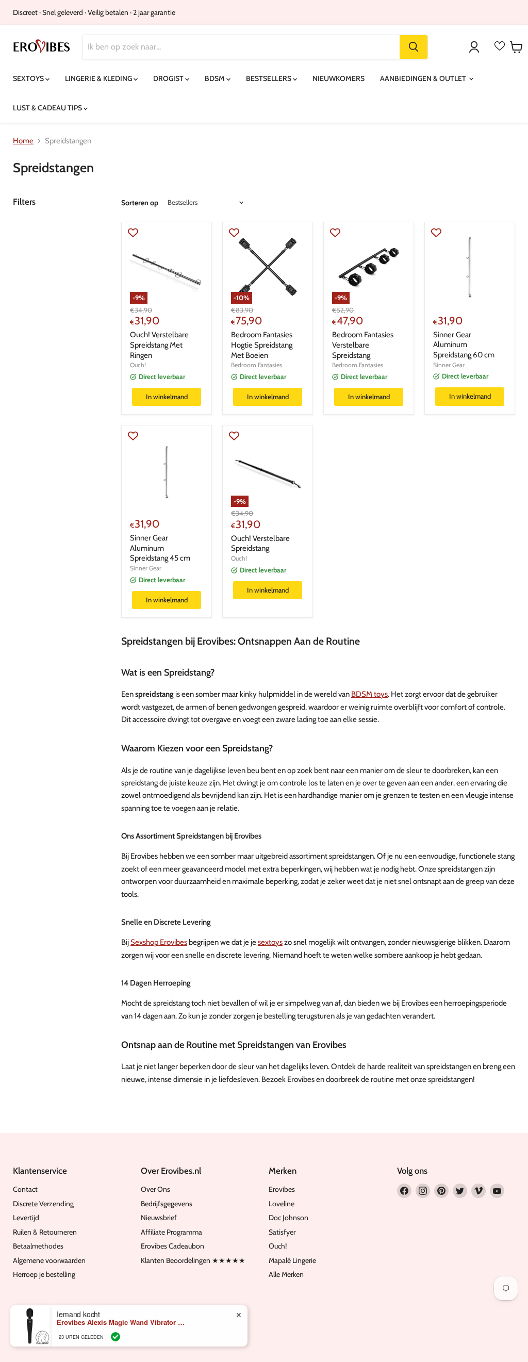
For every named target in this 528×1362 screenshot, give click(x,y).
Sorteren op (139, 203)
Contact (25, 1189)
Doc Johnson (288, 1217)
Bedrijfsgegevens (166, 1203)
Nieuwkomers (338, 78)
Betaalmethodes (38, 1246)
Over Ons (155, 1189)
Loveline (281, 1203)
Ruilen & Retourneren (45, 1232)
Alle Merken (286, 1274)
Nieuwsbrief (159, 1217)
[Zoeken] (413, 47)
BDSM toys (369, 694)
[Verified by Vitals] (115, 1336)
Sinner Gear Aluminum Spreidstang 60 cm (463, 344)
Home (23, 141)
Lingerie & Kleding (99, 78)
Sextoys (29, 78)
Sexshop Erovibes (158, 942)
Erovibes (282, 1189)
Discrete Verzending (43, 1203)
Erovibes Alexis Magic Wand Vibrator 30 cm (121, 1322)
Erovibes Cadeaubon (172, 1246)
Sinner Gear (449, 365)
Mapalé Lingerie (292, 1260)
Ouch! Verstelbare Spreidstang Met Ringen (159, 344)
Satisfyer (282, 1232)
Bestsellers (269, 78)
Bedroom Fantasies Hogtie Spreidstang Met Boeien (261, 344)
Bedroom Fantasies (256, 365)
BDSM (215, 78)
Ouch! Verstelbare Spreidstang (260, 543)
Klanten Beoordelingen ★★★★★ (193, 1260)
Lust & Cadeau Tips (48, 107)
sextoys (270, 942)
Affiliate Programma (171, 1232)
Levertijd (26, 1217)
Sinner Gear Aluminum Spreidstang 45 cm (160, 548)
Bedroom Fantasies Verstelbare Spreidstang (362, 344)
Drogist (169, 78)
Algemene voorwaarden (49, 1260)
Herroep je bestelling (44, 1274)
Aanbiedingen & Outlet (424, 78)
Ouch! (138, 365)
